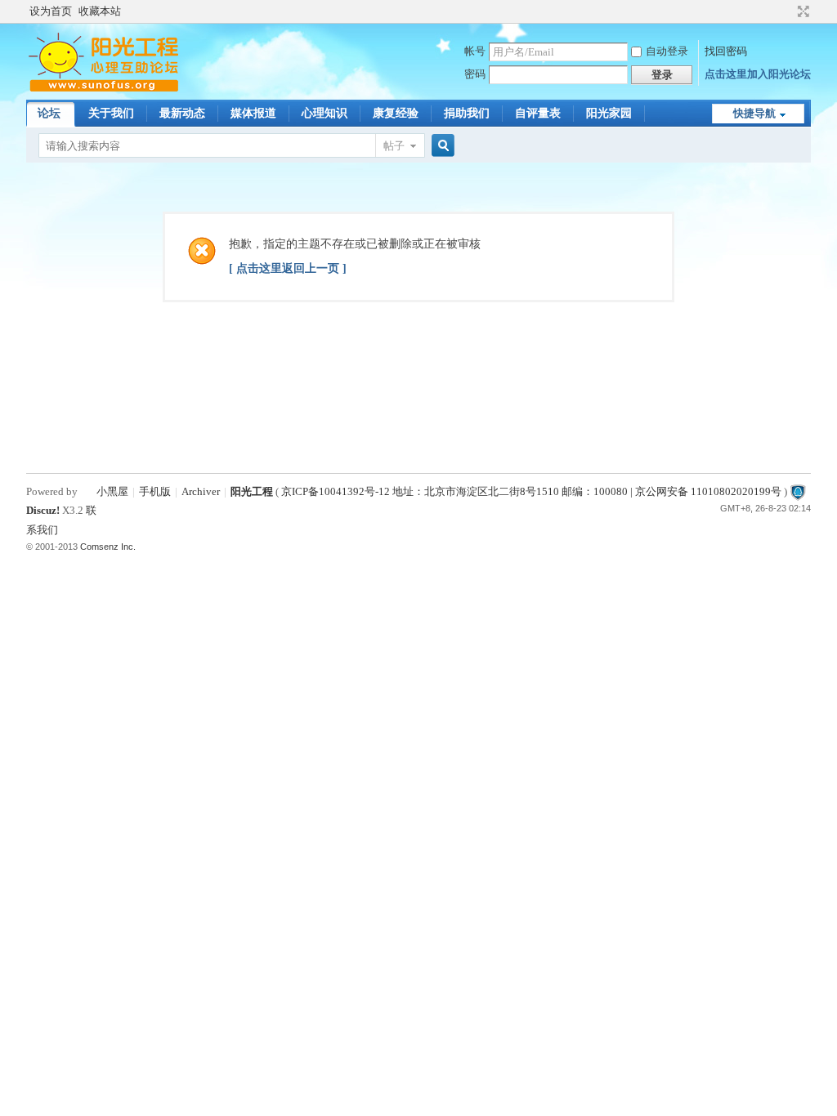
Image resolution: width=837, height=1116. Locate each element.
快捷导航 (754, 113)
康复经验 (395, 113)
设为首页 (50, 11)
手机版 (155, 491)
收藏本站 (99, 11)
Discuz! (43, 510)
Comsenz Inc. (108, 546)
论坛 (49, 113)
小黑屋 (112, 491)
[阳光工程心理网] (103, 89)
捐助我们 (467, 113)
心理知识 (324, 113)
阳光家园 (609, 113)
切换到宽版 (801, 11)
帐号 (475, 51)
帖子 (394, 146)
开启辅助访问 (788, 11)
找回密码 (726, 51)
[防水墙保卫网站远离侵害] (798, 491)
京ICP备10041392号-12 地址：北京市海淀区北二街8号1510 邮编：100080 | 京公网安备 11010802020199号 (531, 491)
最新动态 (182, 113)
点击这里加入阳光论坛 (758, 74)
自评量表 (538, 113)
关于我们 (111, 113)
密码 (475, 74)
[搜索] (440, 145)
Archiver (200, 491)
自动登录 (667, 51)
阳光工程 (252, 491)
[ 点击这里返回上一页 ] (288, 268)
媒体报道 (253, 113)
